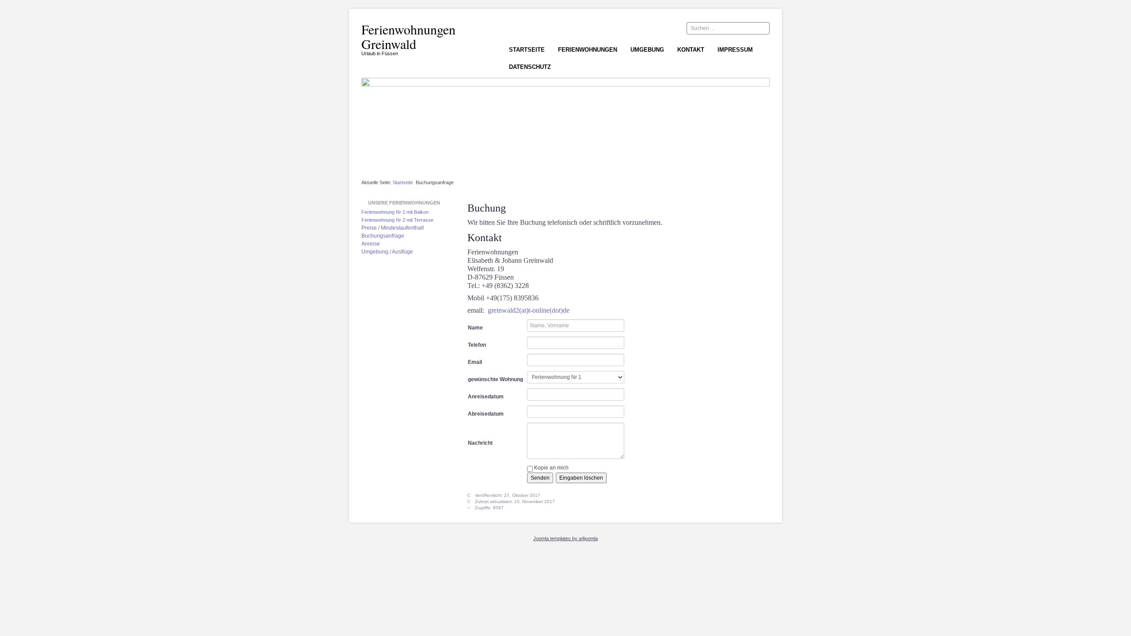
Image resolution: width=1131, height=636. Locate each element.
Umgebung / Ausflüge (387, 252)
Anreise (370, 244)
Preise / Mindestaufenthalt (392, 228)
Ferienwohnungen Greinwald (408, 36)
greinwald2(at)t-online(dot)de (528, 310)
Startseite (527, 49)
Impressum (735, 49)
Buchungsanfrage (382, 236)
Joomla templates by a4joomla (565, 538)
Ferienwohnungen (587, 49)
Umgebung (647, 49)
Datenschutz (530, 67)
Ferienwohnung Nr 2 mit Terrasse (397, 220)
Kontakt (690, 49)
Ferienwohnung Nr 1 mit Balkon (395, 212)
